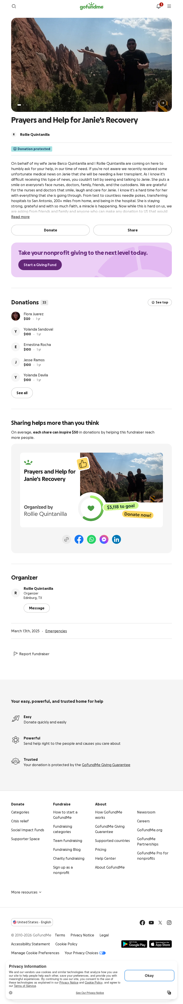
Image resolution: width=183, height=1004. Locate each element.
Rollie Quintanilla (38, 588)
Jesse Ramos (34, 360)
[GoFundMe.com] (91, 6)
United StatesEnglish (34, 922)
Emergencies (56, 631)
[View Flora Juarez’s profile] (15, 316)
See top (162, 302)
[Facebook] (79, 539)
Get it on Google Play (134, 944)
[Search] (13, 6)
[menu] (169, 6)
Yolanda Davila (36, 375)
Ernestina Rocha (37, 345)
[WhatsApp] (91, 539)
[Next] (162, 102)
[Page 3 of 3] (26, 105)
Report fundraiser (34, 654)
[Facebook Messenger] (104, 539)
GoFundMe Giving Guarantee (106, 765)
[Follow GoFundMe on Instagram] (169, 922)
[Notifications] (158, 6)
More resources (24, 892)
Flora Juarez (34, 314)
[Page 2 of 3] (23, 105)
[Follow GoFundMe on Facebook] (142, 922)
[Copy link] (66, 539)
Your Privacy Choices (81, 953)
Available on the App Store (160, 944)
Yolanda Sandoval (38, 329)
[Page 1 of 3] (19, 105)
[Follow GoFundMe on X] (160, 922)
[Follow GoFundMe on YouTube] (151, 922)
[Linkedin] (116, 539)
